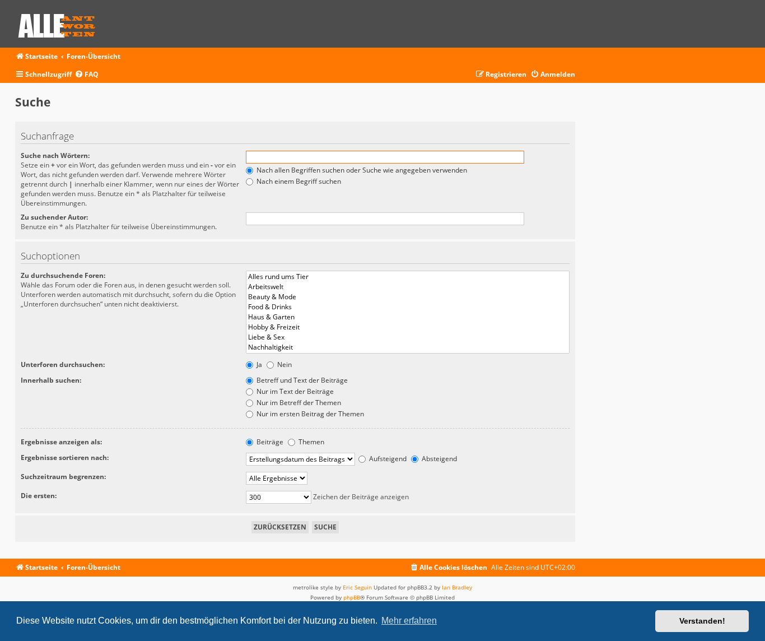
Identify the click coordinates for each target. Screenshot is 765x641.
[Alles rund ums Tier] (407, 277)
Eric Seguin (357, 587)
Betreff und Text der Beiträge (301, 380)
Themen (310, 442)
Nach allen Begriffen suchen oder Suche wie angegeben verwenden (361, 170)
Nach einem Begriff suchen (298, 181)
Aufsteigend (387, 458)
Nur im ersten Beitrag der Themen (309, 414)
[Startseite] (60, 24)
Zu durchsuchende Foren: (63, 275)
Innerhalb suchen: (51, 380)
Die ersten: (39, 495)
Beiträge (269, 442)
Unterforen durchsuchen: (63, 364)
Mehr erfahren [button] (409, 620)
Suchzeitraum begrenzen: (63, 476)
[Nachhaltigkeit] (407, 347)
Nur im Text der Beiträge (294, 391)
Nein (284, 364)
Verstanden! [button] (702, 620)
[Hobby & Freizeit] (407, 327)
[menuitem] (86, 74)
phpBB (351, 597)
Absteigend (438, 458)
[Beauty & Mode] (407, 297)
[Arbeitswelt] (407, 287)
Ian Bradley (457, 587)
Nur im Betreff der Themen (298, 402)
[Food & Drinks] (407, 307)
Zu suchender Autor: (54, 217)
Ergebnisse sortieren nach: (65, 457)
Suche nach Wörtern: (55, 155)
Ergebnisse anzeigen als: (61, 442)
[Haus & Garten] (407, 317)
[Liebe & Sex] (407, 337)
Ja (258, 364)
